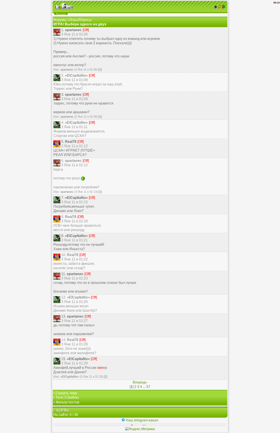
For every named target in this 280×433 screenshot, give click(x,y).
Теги (59, 397)
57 (148, 387)
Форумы (60, 20)
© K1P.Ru (61, 410)
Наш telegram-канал (141, 420)
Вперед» (140, 382)
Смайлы (72, 397)
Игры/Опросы (80, 20)
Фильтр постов (67, 402)
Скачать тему (66, 393)
